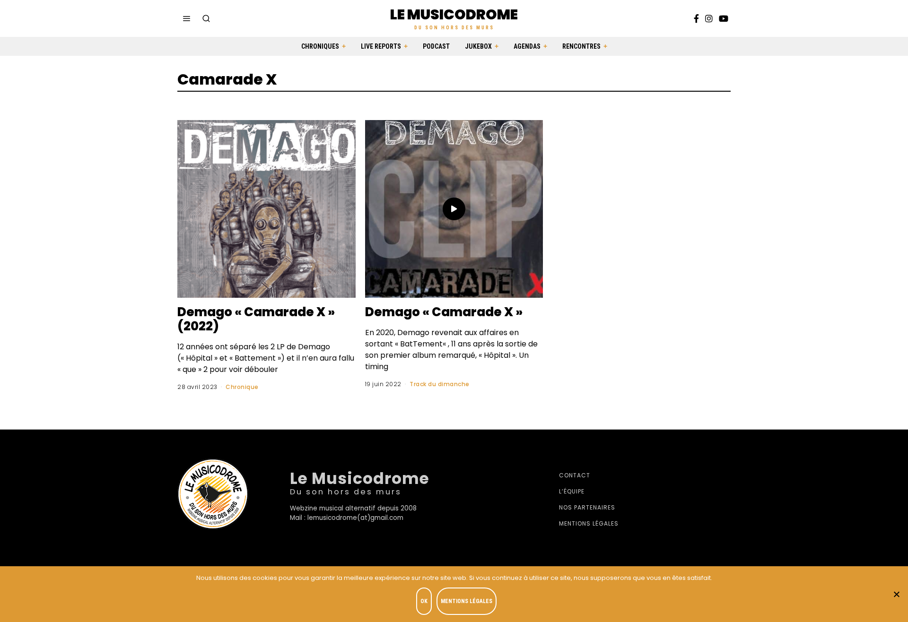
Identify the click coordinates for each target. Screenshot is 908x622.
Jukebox (478, 46)
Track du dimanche (440, 384)
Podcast (436, 46)
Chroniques (320, 46)
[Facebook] (696, 18)
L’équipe (572, 491)
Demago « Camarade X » (444, 311)
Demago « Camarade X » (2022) (256, 319)
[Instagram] (709, 18)
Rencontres (581, 46)
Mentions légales (589, 523)
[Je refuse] (896, 594)
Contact (574, 475)
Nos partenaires (587, 507)
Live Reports (381, 46)
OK (424, 601)
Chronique (242, 387)
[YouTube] (723, 18)
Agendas (527, 46)
